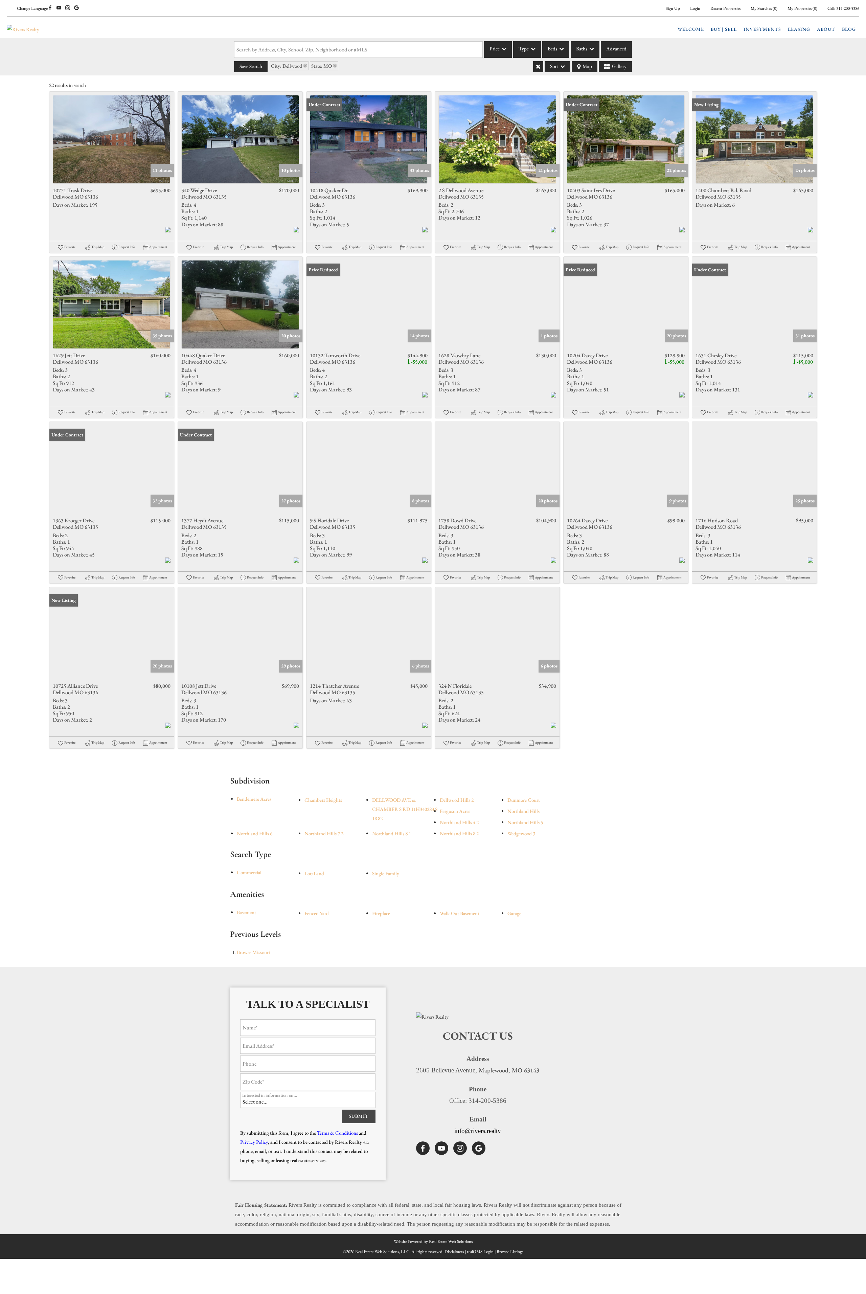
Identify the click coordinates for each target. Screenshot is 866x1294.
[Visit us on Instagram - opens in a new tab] (67, 8)
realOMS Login (480, 1251)
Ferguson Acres (455, 811)
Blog (849, 29)
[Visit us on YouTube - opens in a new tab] (58, 8)
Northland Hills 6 (254, 833)
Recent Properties (725, 8)
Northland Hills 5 (525, 822)
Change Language (32, 8)
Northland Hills (523, 811)
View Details (111, 139)
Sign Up (673, 8)
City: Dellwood (286, 66)
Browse (253, 952)
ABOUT (826, 29)
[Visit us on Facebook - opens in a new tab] (50, 8)
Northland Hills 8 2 (459, 833)
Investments (762, 29)
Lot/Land (314, 873)
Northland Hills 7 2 (323, 833)
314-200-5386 (847, 8)
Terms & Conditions (337, 1133)
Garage (514, 913)
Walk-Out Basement (459, 913)
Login (695, 8)
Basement (246, 912)
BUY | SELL (724, 29)
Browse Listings (510, 1251)
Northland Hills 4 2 (459, 822)
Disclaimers (454, 1251)
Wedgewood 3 (521, 833)
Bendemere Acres (254, 799)
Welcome (691, 29)
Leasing (799, 29)
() (764, 8)
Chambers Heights (323, 800)
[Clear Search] (538, 66)
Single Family (385, 873)
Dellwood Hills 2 (457, 800)
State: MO (321, 66)
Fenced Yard (316, 913)
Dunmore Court (523, 800)
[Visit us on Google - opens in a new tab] (76, 8)
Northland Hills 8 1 (391, 833)
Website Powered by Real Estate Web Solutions (433, 1241)
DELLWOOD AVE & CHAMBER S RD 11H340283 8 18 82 (404, 809)
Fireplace (381, 913)
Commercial (249, 872)
